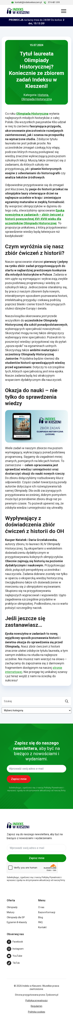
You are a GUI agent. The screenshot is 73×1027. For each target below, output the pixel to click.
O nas (41, 907)
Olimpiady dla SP (16, 917)
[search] (66, 701)
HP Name (4, 727)
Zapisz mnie (36, 858)
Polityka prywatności (36, 1000)
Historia (43, 95)
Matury (10, 912)
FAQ (40, 922)
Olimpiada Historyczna (36, 99)
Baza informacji (46, 912)
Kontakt (42, 927)
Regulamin (36, 1006)
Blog (40, 917)
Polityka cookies (36, 1011)
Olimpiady (12, 907)
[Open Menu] (63, 10)
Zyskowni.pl (52, 994)
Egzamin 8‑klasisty (17, 922)
